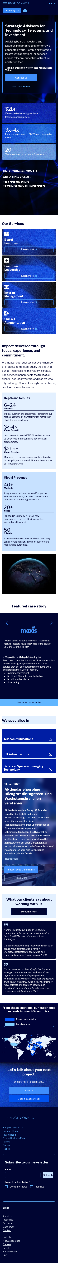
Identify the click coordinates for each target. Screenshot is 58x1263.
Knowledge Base (11, 1240)
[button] (21, 878)
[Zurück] (7, 623)
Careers (7, 1244)
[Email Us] (25, 10)
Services (7, 1223)
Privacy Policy (10, 1251)
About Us (7, 1216)
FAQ (5, 1255)
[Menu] (52, 3)
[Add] (29, 242)
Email (8, 1169)
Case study (8, 1226)
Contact (7, 1230)
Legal (6, 1248)
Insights (7, 1237)
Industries (8, 1219)
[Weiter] (51, 623)
